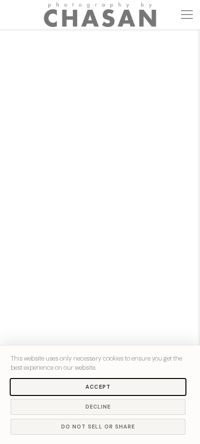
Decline (98, 406)
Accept (98, 386)
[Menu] (187, 14)
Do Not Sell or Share (98, 426)
